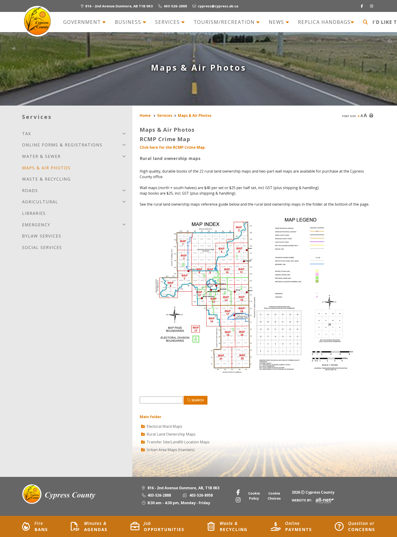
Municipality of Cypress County (37, 21)
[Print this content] (371, 115)
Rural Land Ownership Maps (171, 434)
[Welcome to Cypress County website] (59, 494)
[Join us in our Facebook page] (363, 6)
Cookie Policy (254, 496)
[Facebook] (238, 492)
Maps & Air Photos (194, 115)
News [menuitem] (277, 22)
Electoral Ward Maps (164, 426)
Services (164, 115)
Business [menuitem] (129, 22)
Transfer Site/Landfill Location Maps (178, 442)
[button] (124, 133)
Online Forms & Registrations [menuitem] (62, 145)
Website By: (302, 500)
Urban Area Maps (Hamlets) (171, 449)
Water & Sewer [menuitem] (41, 156)
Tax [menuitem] (26, 133)
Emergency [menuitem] (36, 224)
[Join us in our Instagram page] (372, 6)
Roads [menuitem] (30, 190)
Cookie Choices (274, 496)
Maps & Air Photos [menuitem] (46, 168)
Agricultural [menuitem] (40, 201)
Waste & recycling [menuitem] (46, 179)
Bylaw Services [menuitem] (41, 236)
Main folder (150, 416)
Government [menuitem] (82, 22)
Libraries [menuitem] (34, 213)
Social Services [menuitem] (42, 247)
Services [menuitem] (168, 22)
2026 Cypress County (313, 492)
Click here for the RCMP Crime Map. (173, 147)
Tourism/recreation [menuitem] (225, 22)
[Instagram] (238, 499)
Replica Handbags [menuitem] (324, 22)
